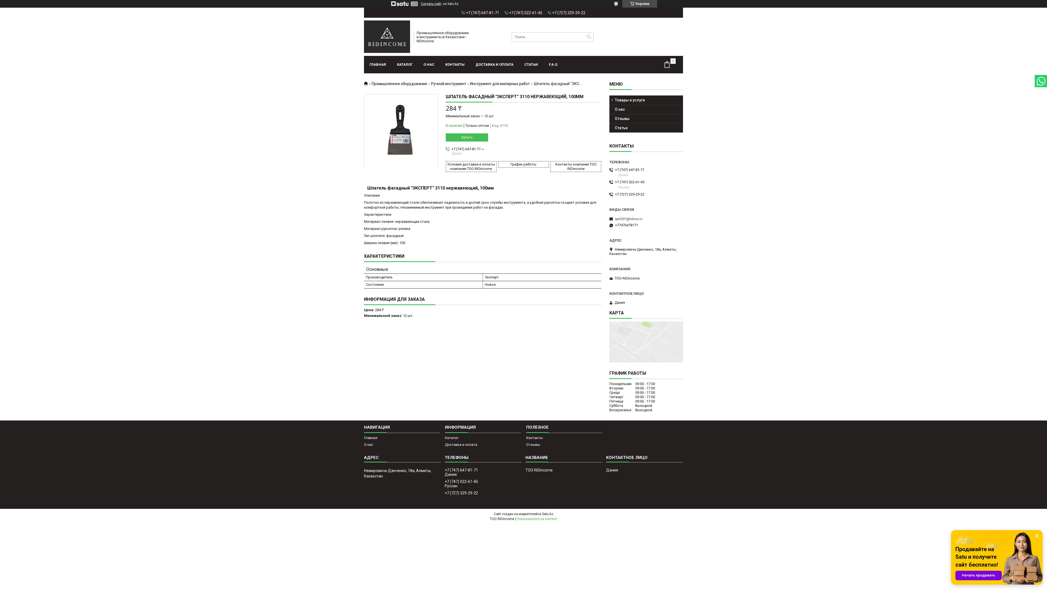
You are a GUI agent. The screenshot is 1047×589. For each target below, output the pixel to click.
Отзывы (622, 118)
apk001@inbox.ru (628, 219)
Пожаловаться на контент (537, 519)
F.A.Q (553, 64)
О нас (428, 64)
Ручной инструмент (448, 84)
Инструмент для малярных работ (500, 84)
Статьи (531, 64)
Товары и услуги (630, 100)
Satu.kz (547, 514)
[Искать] (589, 37)
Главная (377, 64)
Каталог (405, 64)
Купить (467, 137)
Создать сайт (431, 4)
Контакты (455, 64)
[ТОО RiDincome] (387, 36)
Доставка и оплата (494, 64)
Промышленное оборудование (399, 84)
